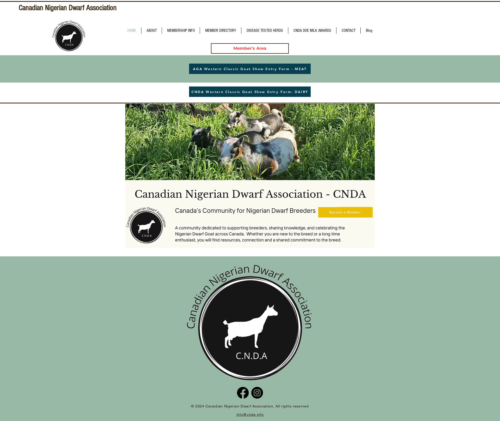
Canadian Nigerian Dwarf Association (68, 7)
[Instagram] (257, 393)
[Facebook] (243, 393)
